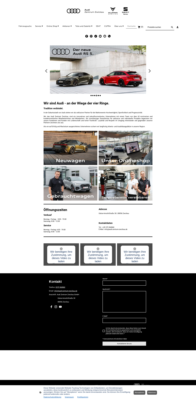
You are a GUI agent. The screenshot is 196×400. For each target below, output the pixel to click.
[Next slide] (149, 71)
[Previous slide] (46, 71)
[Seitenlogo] (98, 11)
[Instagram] (91, 36)
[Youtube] (100, 36)
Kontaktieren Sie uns (124, 344)
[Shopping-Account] (177, 27)
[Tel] (109, 36)
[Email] (104, 36)
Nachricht (106, 289)
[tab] (91, 95)
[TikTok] (95, 36)
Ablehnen (152, 393)
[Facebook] (86, 36)
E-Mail (105, 316)
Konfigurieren (82, 397)
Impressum (69, 397)
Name (105, 279)
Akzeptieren (139, 393)
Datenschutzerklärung (52, 397)
